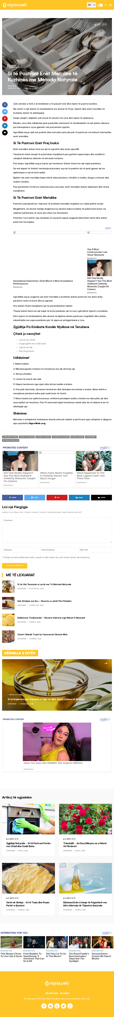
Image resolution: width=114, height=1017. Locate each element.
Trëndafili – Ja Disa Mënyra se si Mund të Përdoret (84, 845)
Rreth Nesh (52, 993)
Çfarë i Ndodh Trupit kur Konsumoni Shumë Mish (42, 635)
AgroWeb (12, 86)
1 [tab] (104, 663)
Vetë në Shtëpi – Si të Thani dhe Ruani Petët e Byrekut (27, 904)
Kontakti (65, 993)
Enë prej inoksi (10, 437)
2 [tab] (106, 663)
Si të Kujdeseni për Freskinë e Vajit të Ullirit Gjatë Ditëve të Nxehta (46, 699)
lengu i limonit (44, 437)
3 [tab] (107, 663)
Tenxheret (91, 437)
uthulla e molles (11, 440)
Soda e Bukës (78, 437)
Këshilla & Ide (16, 695)
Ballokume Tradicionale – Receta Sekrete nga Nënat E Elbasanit (51, 618)
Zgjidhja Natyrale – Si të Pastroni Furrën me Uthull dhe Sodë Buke (28, 845)
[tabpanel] (57, 685)
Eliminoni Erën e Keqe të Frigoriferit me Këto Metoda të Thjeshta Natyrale (85, 904)
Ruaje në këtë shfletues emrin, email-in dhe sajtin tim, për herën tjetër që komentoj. (47, 557)
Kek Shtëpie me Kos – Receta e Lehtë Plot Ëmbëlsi (44, 601)
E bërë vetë (15, 67)
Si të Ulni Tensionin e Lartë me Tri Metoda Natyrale (44, 584)
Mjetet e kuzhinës (61, 437)
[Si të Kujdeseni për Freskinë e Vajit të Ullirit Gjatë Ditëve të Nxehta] (57, 685)
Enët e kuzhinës (27, 437)
